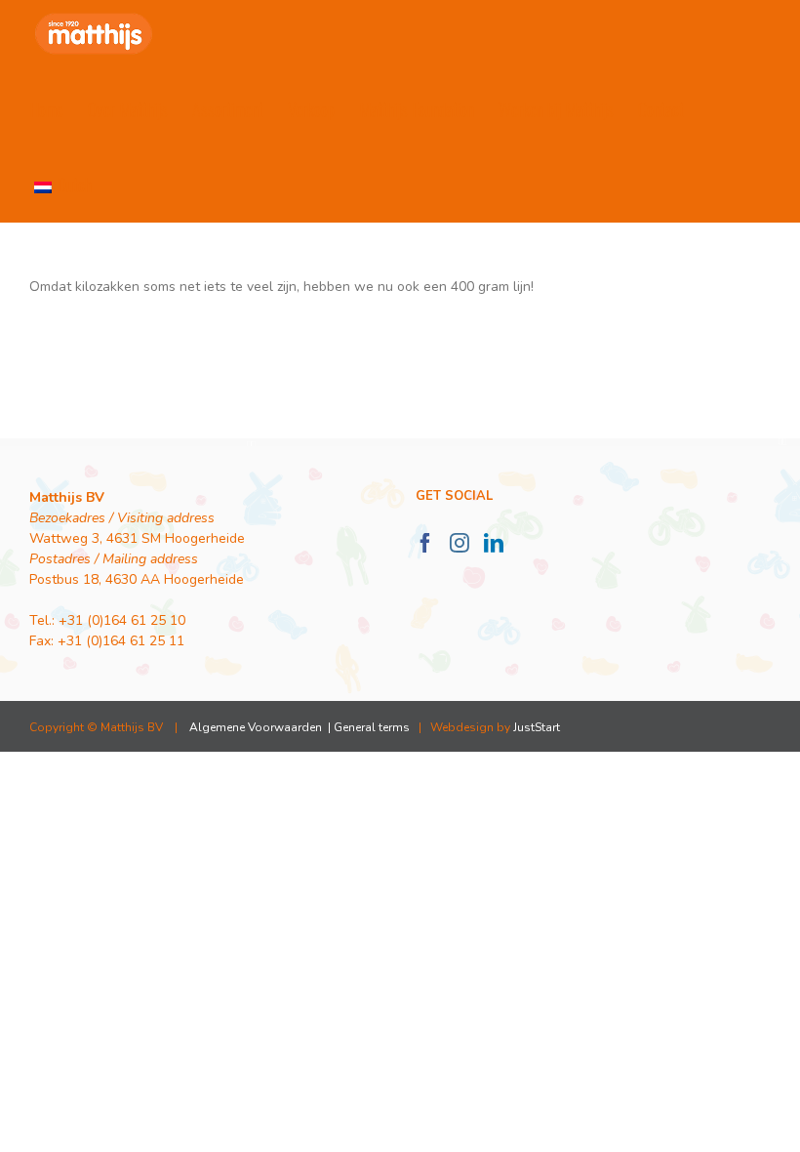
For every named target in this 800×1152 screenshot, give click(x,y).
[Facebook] (425, 543)
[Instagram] (459, 543)
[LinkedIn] (493, 543)
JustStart (536, 727)
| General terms (367, 727)
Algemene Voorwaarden (255, 727)
